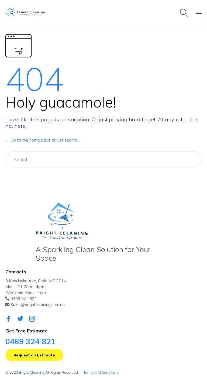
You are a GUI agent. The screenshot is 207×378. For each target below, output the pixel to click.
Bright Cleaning (31, 372)
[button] (34, 355)
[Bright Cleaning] (27, 13)
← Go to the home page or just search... (42, 140)
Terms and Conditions (101, 372)
